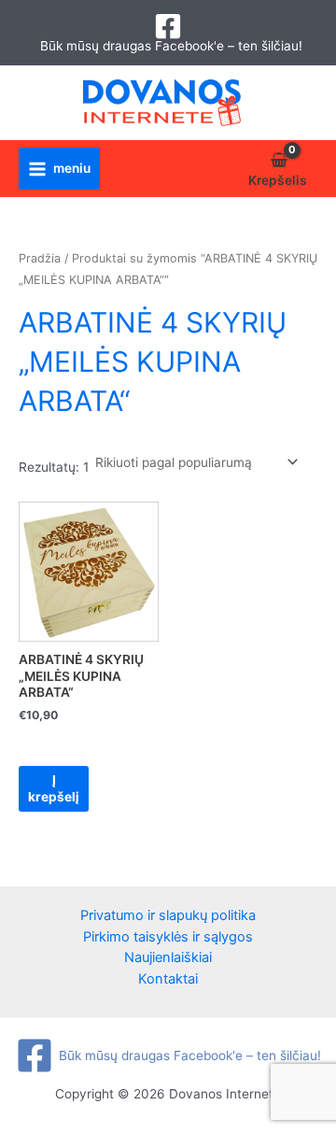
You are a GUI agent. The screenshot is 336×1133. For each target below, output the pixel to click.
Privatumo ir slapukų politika (168, 915)
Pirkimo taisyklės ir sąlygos (168, 936)
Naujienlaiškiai (168, 957)
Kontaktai (168, 978)
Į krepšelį (53, 788)
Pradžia (40, 258)
